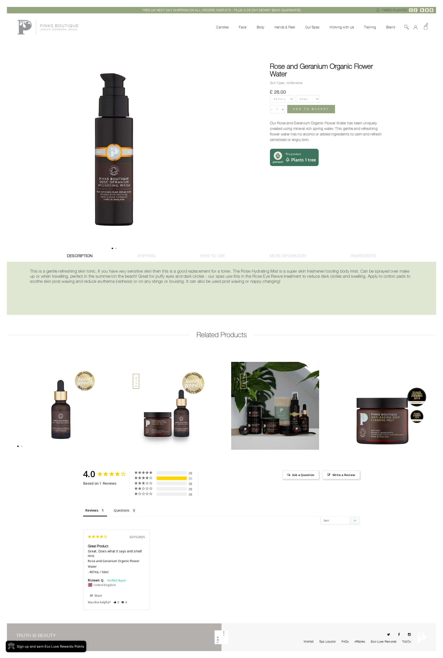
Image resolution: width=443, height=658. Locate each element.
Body (260, 27)
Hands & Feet (285, 27)
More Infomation (288, 255)
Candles (222, 27)
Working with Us (341, 27)
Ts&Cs (406, 641)
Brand (390, 27)
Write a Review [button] (343, 475)
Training (370, 27)
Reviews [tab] (91, 510)
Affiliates (359, 641)
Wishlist (309, 641)
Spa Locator (327, 641)
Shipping (146, 255)
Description (80, 255)
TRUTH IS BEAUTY (36, 635)
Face (242, 27)
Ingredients (363, 255)
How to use (212, 255)
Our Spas (312, 27)
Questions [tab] (121, 510)
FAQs (345, 641)
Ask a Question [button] (303, 475)
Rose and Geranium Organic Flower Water (321, 70)
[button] (116, 602)
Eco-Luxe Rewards (384, 641)
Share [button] (98, 596)
